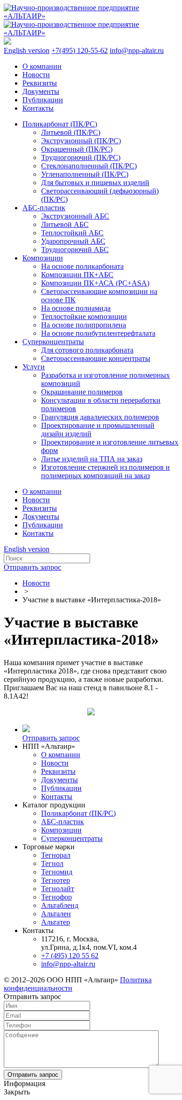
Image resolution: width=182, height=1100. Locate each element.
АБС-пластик (43, 208)
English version (26, 50)
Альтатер (55, 922)
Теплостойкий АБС (72, 233)
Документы (40, 91)
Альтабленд (59, 905)
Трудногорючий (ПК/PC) (80, 157)
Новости (36, 75)
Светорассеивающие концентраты (95, 358)
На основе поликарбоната (82, 266)
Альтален (56, 914)
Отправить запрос (32, 567)
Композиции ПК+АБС (77, 275)
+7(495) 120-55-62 (79, 50)
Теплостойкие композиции (84, 316)
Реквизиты (39, 83)
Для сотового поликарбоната (87, 350)
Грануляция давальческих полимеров (100, 417)
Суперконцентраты (53, 342)
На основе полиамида (76, 308)
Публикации (42, 100)
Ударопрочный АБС (73, 241)
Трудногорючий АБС (75, 249)
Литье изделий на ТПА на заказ (91, 459)
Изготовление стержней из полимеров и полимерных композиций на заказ (105, 471)
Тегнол (52, 863)
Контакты (38, 108)
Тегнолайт (57, 889)
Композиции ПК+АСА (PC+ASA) (95, 283)
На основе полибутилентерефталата (98, 333)
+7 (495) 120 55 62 (69, 956)
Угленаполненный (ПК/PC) (84, 174)
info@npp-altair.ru (137, 50)
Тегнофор (56, 897)
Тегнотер (55, 880)
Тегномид (56, 872)
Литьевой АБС (65, 224)
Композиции (42, 258)
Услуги (33, 367)
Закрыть (17, 1092)
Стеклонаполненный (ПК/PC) (89, 166)
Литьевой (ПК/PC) (70, 132)
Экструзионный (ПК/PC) (81, 141)
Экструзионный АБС (75, 216)
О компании (42, 66)
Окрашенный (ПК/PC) (76, 149)
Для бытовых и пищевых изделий (95, 183)
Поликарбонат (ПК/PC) (59, 124)
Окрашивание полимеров (82, 392)
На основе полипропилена (83, 325)
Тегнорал (55, 855)
